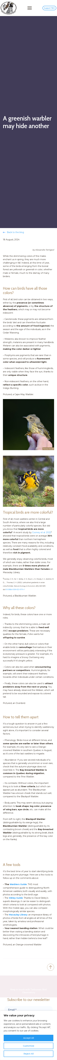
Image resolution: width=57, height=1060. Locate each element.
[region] (28, 1035)
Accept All (28, 1038)
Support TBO (49, 8)
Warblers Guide (18, 884)
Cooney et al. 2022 (41, 532)
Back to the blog (15, 232)
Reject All (29, 1053)
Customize (28, 1046)
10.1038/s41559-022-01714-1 (15, 589)
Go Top (50, 967)
